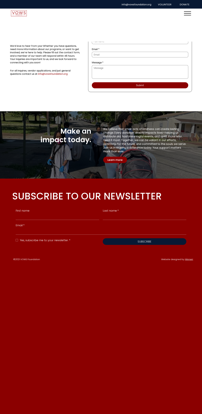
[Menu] (187, 13)
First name (22, 210)
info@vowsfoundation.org (53, 74)
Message (97, 62)
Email (95, 49)
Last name (111, 210)
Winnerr (189, 259)
